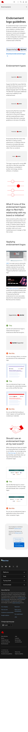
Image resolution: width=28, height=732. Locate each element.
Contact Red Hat (4, 640)
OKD (7, 263)
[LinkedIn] (2, 567)
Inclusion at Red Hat (5, 642)
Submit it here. (18, 528)
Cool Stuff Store (18, 642)
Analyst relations (5, 615)
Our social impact (19, 614)
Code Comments (13, 288)
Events (2, 638)
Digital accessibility (19, 653)
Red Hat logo (12, 453)
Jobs (16, 617)
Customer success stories (7, 612)
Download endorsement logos (16, 54)
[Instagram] (17, 567)
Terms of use (17, 652)
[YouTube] (6, 567)
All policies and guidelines (6, 653)
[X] (13, 567)
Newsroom (17, 606)
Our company (4, 606)
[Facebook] (10, 567)
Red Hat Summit (4, 643)
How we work (4, 609)
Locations (17, 638)
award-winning (16, 602)
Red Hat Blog (18, 640)
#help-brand (18, 533)
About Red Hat (4, 636)
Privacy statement (5, 652)
